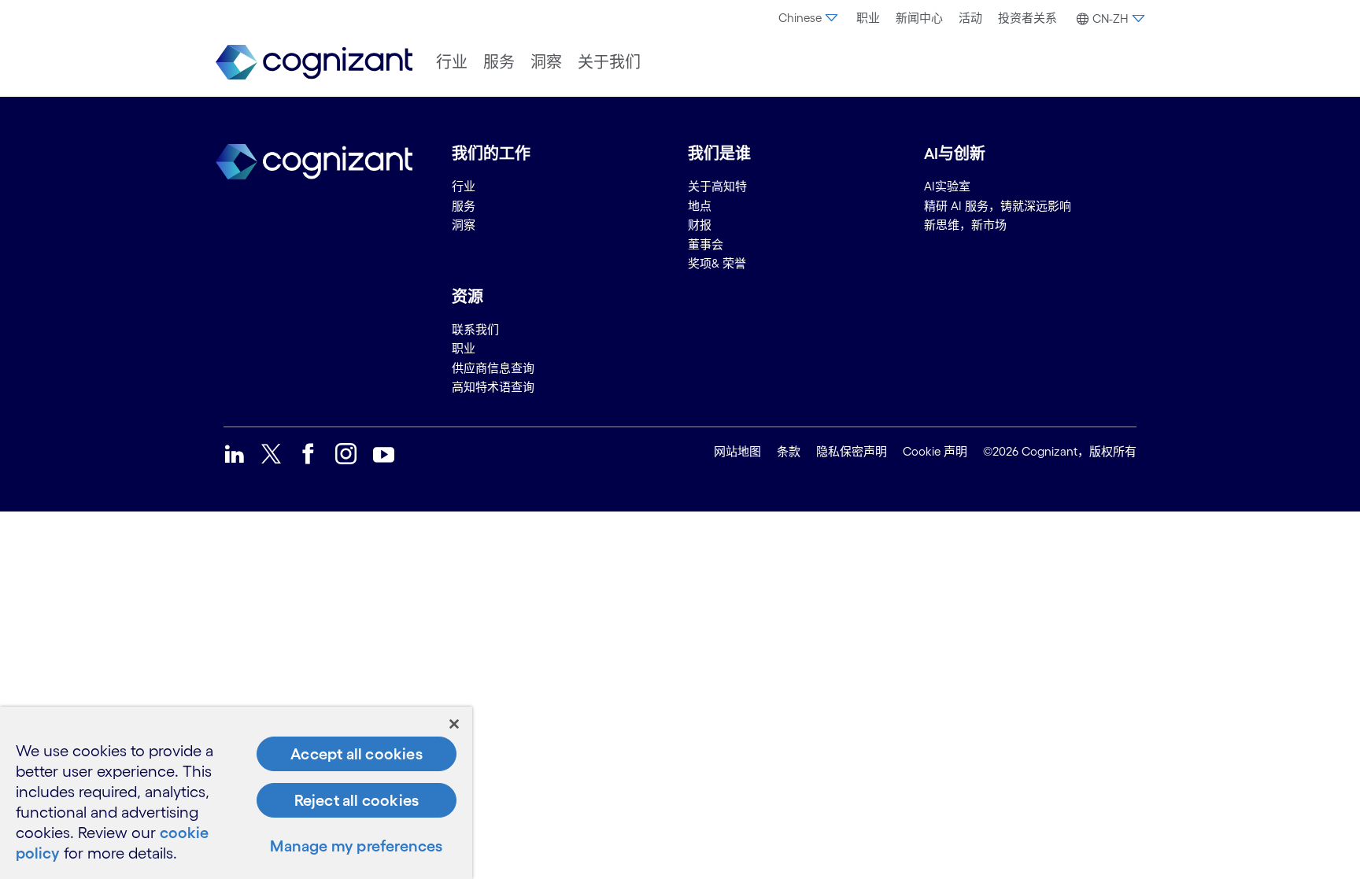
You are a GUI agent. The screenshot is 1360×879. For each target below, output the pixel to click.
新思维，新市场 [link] (965, 224)
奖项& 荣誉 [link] (717, 263)
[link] (314, 62)
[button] (1108, 19)
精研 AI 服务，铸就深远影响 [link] (997, 205)
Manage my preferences (356, 846)
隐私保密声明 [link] (851, 451)
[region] (236, 793)
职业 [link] (463, 348)
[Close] (454, 724)
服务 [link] (463, 205)
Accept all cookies (356, 754)
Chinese (800, 17)
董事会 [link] (705, 244)
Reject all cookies (356, 800)
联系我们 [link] (475, 329)
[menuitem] (809, 18)
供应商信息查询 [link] (493, 368)
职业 (868, 17)
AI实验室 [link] (947, 186)
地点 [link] (699, 205)
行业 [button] (452, 62)
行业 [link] (463, 186)
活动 (970, 17)
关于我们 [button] (609, 62)
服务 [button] (499, 62)
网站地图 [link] (737, 451)
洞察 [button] (546, 62)
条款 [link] (788, 451)
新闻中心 (919, 17)
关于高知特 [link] (717, 186)
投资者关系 (1027, 17)
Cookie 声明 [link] (935, 451)
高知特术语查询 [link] (493, 386)
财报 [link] (699, 224)
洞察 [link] (463, 224)
